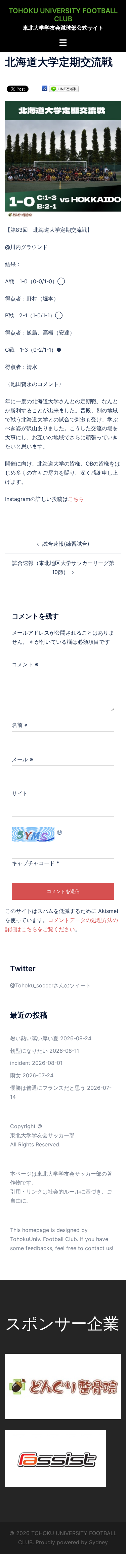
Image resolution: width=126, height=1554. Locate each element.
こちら (76, 499)
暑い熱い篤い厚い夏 (34, 1038)
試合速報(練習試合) (65, 543)
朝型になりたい (29, 1050)
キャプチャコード (33, 863)
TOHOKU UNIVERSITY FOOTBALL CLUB (63, 15)
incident (20, 1062)
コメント (25, 664)
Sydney (98, 1542)
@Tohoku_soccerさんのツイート (50, 985)
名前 (20, 725)
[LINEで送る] (64, 88)
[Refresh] (60, 831)
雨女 (15, 1075)
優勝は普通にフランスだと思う (47, 1087)
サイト (20, 793)
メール (22, 759)
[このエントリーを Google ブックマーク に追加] (44, 88)
